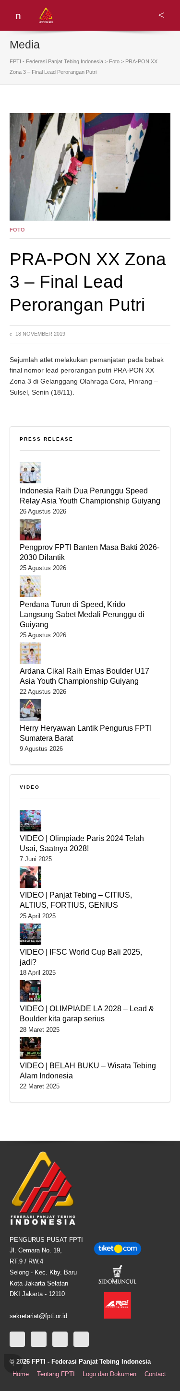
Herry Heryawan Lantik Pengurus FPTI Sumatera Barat (86, 733)
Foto (17, 230)
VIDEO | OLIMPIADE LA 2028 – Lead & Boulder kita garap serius (87, 1013)
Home (20, 1374)
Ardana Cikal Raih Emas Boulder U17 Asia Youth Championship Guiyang (84, 675)
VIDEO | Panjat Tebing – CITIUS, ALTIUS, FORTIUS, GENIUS (76, 899)
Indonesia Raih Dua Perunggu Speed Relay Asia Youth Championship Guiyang (90, 495)
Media (25, 44)
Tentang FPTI (56, 1374)
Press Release (46, 439)
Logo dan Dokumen (109, 1374)
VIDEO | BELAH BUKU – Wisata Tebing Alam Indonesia (88, 1070)
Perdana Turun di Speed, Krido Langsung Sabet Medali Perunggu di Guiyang (82, 614)
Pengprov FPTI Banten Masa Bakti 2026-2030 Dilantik (89, 552)
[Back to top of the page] (13, 1363)
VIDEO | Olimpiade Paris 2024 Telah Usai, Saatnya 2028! (82, 843)
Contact (155, 1374)
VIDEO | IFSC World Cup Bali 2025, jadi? (81, 956)
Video (30, 787)
